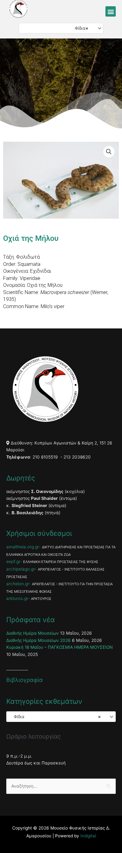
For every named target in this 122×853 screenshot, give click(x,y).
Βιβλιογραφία (24, 680)
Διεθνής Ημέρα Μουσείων (32, 633)
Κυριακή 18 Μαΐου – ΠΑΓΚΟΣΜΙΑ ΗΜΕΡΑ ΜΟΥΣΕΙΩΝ (59, 647)
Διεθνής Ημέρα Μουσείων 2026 (38, 640)
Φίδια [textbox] (79, 28)
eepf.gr (13, 561)
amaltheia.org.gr (22, 546)
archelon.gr (17, 583)
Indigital (88, 835)
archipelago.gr (20, 568)
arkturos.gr (17, 598)
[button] (110, 11)
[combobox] (61, 28)
